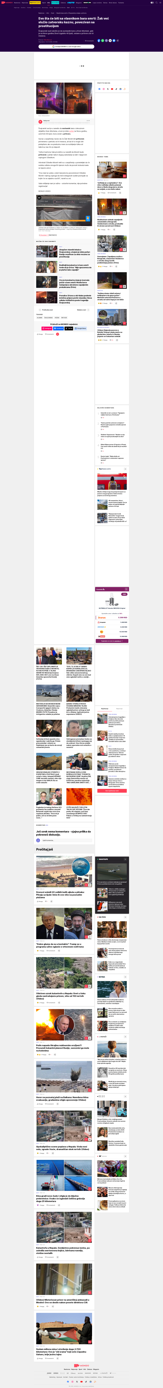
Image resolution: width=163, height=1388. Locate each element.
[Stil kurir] (68, 1373)
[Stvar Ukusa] (113, 1373)
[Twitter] (108, 89)
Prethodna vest (47, 310)
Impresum (59, 1377)
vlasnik (39, 317)
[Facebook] (99, 89)
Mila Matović (48, 40)
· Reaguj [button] (102, 192)
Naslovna (41, 13)
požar (71, 131)
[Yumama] (104, 1373)
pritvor (64, 317)
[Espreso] (56, 1373)
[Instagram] (104, 89)
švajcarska (48, 317)
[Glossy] (73, 1373)
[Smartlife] (88, 1373)
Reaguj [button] (41, 334)
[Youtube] (112, 89)
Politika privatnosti (108, 1377)
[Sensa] (95, 1373)
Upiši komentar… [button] (48, 840)
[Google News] (120, 89)
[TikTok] (116, 89)
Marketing (52, 1377)
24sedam (43, 235)
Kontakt (65, 1377)
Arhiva (100, 1377)
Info (48, 13)
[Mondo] (7, 3)
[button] (89, 40)
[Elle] (62, 1373)
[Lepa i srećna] (80, 1373)
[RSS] (125, 89)
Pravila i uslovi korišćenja (76, 1377)
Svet (52, 13)
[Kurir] (49, 1373)
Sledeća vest (81, 310)
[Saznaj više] (125, 468)
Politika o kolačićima (91, 1377)
